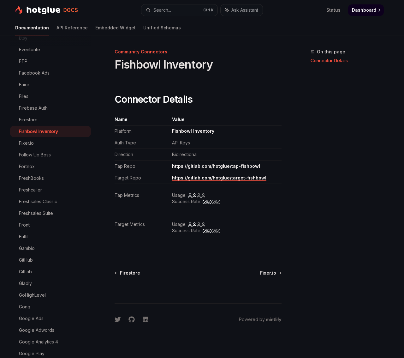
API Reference (72, 27)
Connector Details (329, 60)
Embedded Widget (115, 27)
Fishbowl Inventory (193, 131)
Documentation (32, 27)
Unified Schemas (162, 27)
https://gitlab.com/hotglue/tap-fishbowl (216, 166)
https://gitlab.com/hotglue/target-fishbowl (219, 177)
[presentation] (55, 196)
